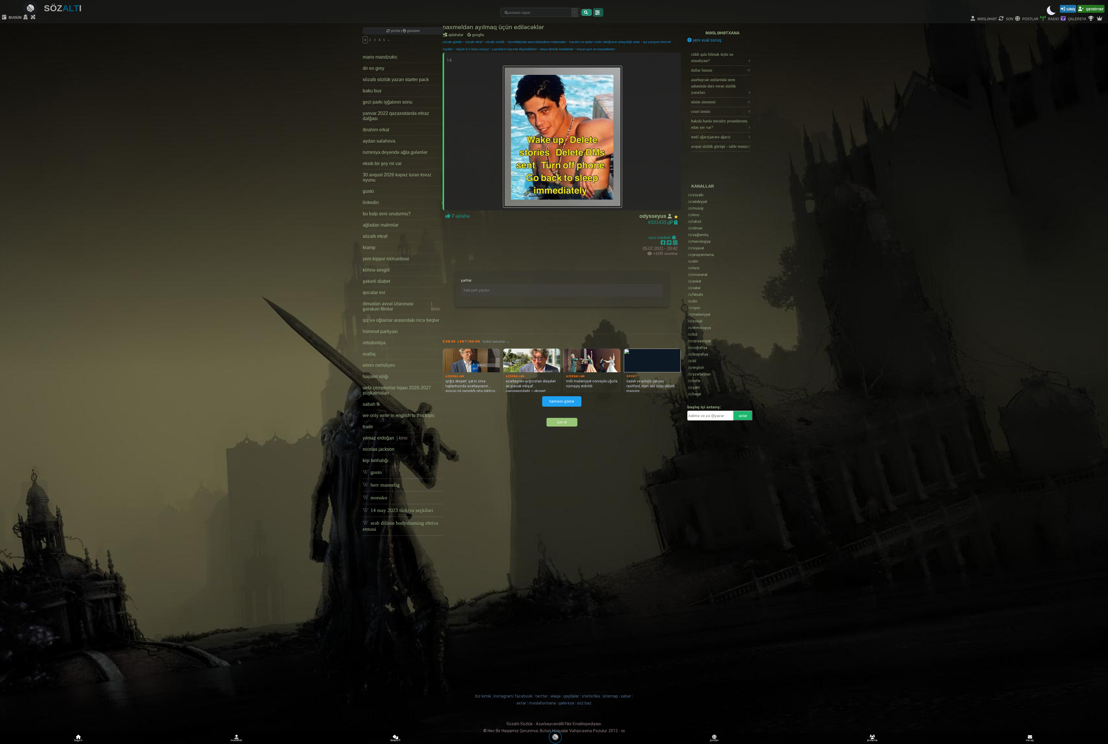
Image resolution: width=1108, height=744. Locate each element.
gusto (368, 191)
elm (693, 261)
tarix (693, 268)
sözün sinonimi (720, 102)
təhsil (694, 222)
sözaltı (695, 195)
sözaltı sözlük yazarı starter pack (396, 79)
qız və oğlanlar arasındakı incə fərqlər (401, 320)
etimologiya (699, 328)
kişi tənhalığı (375, 460)
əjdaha (459, 216)
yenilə (395, 31)
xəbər (694, 288)
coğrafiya (697, 348)
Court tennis (720, 111)
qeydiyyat (1094, 8)
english (696, 368)
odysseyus (653, 216)
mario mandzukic (380, 57)
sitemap (610, 696)
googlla (477, 35)
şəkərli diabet (376, 281)
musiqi (695, 208)
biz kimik (483, 696)
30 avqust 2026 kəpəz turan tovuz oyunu (397, 177)
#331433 (657, 222)
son (1009, 18)
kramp (369, 247)
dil (692, 361)
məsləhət (986, 18)
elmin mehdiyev (379, 365)
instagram (503, 696)
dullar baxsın (720, 70)
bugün (15, 17)
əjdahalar (457, 35)
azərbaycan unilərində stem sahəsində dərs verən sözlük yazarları (720, 86)
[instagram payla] (670, 243)
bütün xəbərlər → (496, 341)
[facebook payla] (664, 243)
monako (378, 497)
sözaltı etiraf (375, 236)
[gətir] (586, 12)
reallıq (369, 354)
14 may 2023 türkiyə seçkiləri (401, 510)
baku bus (372, 90)
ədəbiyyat (697, 202)
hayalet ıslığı (375, 376)
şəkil (694, 388)
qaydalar (571, 696)
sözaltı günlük (452, 42)
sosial (695, 321)
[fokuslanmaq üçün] (34, 17)
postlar (1029, 18)
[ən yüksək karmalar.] (1100, 19)
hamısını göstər (561, 401)
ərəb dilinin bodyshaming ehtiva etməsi (400, 526)
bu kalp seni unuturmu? (387, 213)
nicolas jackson (378, 449)
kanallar (702, 186)
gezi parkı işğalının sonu (387, 102)
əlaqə (556, 696)
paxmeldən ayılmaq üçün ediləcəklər (493, 27)
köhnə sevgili (376, 270)
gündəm (413, 31)
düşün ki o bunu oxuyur (472, 49)
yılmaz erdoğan (385, 437)
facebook (523, 696)
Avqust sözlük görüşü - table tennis (720, 146)
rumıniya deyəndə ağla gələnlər (395, 152)
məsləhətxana (722, 33)
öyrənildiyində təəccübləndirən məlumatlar (537, 42)
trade (368, 426)
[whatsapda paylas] (675, 243)
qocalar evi (374, 292)
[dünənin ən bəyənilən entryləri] (1091, 19)
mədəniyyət (699, 315)
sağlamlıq (698, 235)
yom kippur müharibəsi (386, 258)
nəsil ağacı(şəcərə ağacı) (720, 137)
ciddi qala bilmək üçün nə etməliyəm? (720, 57)
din (692, 301)
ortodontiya (374, 342)
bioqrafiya (698, 354)
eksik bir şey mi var (382, 163)
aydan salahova (379, 141)
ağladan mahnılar (380, 225)
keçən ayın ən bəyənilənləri (596, 49)
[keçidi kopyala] (675, 222)
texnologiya (699, 242)
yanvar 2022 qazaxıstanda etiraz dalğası (396, 116)
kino (693, 215)
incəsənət (698, 275)
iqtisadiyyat (699, 341)
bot (692, 334)
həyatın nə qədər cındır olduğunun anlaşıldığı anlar (604, 42)
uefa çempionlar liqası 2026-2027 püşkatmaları (397, 390)
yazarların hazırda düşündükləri (514, 49)
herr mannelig (384, 485)
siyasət (696, 248)
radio (1053, 18)
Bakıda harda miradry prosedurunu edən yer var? (720, 124)
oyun (694, 308)
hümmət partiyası (380, 331)
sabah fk (371, 404)
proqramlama (701, 255)
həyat (694, 394)
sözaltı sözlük (495, 42)
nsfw (694, 381)
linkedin (403, 202)
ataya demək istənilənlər (557, 49)
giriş (1070, 8)
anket (694, 281)
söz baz (584, 703)
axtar (743, 416)
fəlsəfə (695, 295)
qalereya (1076, 18)
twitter (541, 696)
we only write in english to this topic (399, 415)
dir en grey (373, 68)
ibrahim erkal (376, 129)
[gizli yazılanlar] (26, 17)
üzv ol (562, 422)
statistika (591, 696)
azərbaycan (699, 374)
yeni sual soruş (706, 40)
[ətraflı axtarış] (598, 12)
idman (695, 228)
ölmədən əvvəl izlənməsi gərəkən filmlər (401, 306)
